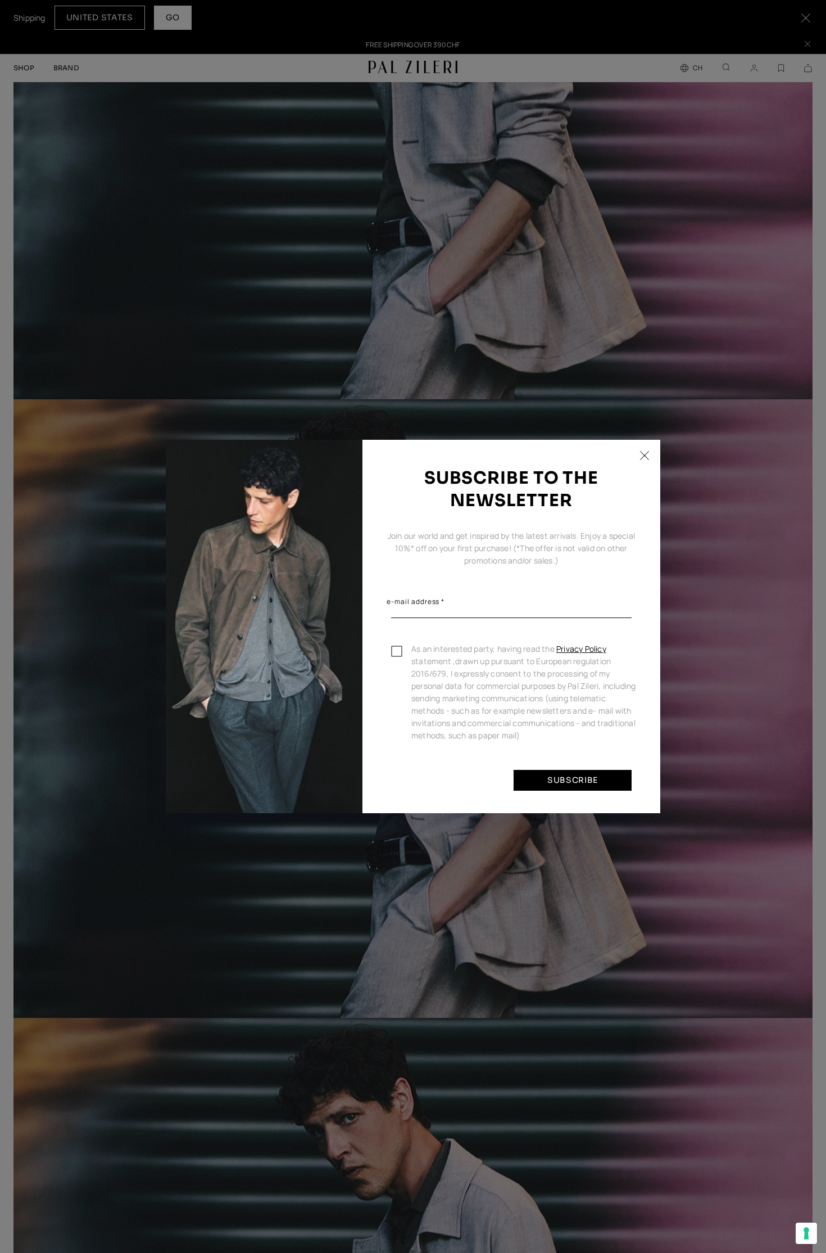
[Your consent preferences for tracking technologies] (806, 1233)
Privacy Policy (581, 648)
